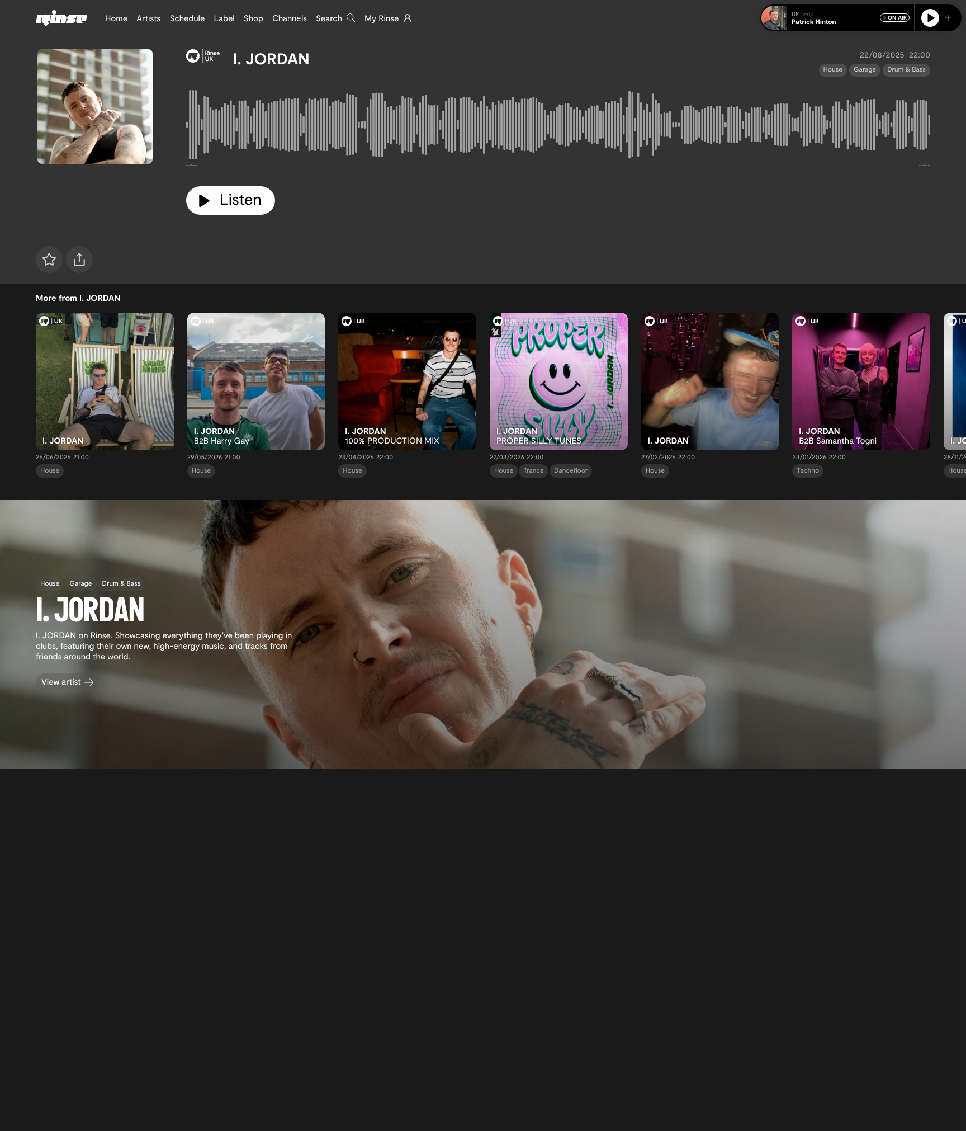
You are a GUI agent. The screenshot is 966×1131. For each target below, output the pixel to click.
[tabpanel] (558, 127)
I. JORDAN (271, 58)
